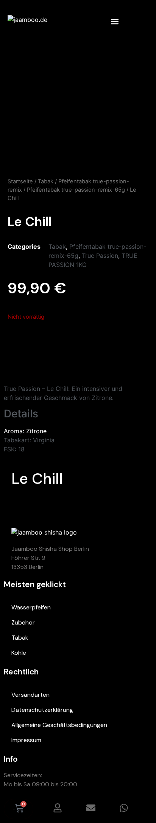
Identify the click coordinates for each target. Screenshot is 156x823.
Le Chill (37, 478)
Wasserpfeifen (31, 607)
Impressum (26, 740)
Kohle (18, 653)
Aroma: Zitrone (25, 431)
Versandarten (30, 695)
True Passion (100, 255)
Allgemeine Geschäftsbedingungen (59, 725)
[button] (114, 21)
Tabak (45, 181)
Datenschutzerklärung (42, 710)
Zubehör (23, 622)
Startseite (20, 181)
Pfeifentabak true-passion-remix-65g (76, 189)
